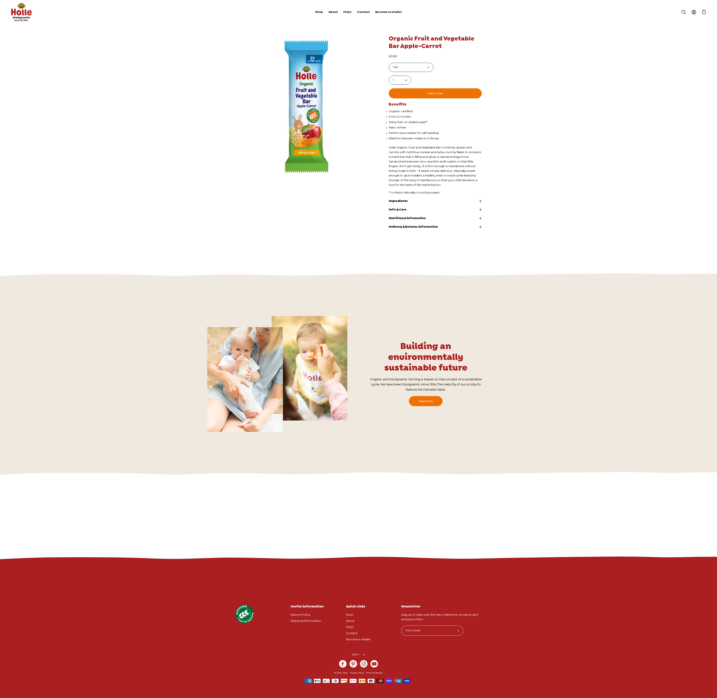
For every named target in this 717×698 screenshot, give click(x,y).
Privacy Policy (357, 673)
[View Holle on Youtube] (374, 664)
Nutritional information (407, 218)
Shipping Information (306, 621)
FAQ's (350, 627)
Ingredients (398, 201)
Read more (426, 401)
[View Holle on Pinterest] (353, 664)
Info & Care (397, 209)
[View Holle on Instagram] (363, 664)
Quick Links (355, 606)
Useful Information (307, 606)
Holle (345, 673)
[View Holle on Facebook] (343, 664)
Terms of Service (374, 673)
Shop (349, 615)
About (350, 621)
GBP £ (355, 655)
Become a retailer (358, 639)
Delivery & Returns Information (413, 227)
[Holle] (21, 12)
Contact (351, 633)
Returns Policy (300, 615)
